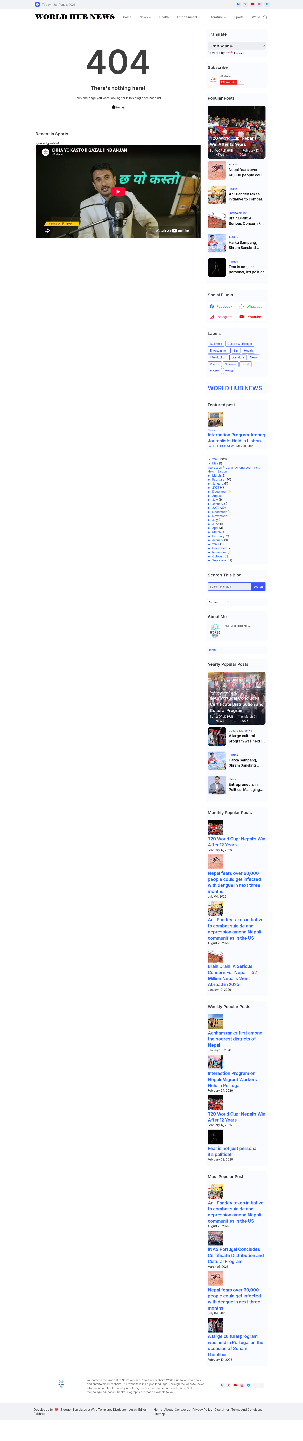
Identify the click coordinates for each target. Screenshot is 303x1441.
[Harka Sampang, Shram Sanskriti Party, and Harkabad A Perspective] (217, 243)
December (219, 491)
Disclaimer (221, 1410)
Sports (239, 17)
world (229, 371)
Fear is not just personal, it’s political (247, 269)
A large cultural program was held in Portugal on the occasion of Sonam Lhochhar (246, 739)
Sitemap (159, 1414)
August (217, 495)
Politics (215, 364)
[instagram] (259, 4)
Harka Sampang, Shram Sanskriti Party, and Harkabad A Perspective (246, 245)
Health (164, 17)
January (217, 483)
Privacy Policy (202, 1410)
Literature (216, 17)
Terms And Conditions (247, 1410)
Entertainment (187, 17)
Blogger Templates (74, 1409)
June (215, 524)
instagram (224, 317)
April (215, 528)
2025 (215, 487)
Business (216, 343)
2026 (215, 459)
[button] (265, 17)
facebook (224, 306)
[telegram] (267, 4)
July (215, 499)
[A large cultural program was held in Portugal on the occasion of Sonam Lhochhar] (217, 736)
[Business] (255, 1385)
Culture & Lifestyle (240, 343)
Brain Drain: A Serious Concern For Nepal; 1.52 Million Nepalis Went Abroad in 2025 (247, 221)
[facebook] (238, 4)
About (168, 1410)
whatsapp (254, 306)
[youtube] (252, 4)
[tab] (127, 17)
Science (230, 364)
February (218, 479)
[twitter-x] (245, 4)
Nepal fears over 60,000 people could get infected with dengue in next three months (247, 173)
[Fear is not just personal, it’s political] (217, 267)
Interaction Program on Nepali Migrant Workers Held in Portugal (232, 1079)
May (215, 463)
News (144, 17)
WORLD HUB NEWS (235, 388)
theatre (215, 371)
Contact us (182, 1410)
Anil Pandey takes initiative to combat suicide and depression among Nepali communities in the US (246, 197)
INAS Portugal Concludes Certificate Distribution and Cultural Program (236, 1255)
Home (127, 17)
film (236, 350)
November (219, 516)
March (216, 475)
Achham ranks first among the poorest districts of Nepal (235, 1039)
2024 (215, 507)
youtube (254, 317)
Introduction (218, 357)
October (218, 556)
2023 (215, 544)
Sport (245, 364)
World (256, 17)
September (220, 560)
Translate (239, 53)
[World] (261, 1385)
